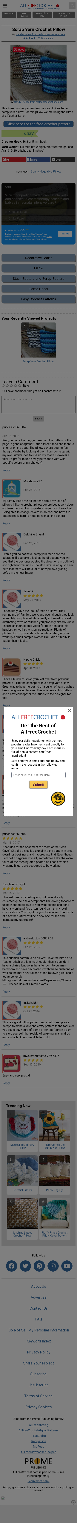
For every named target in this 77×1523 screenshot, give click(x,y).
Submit (38, 785)
